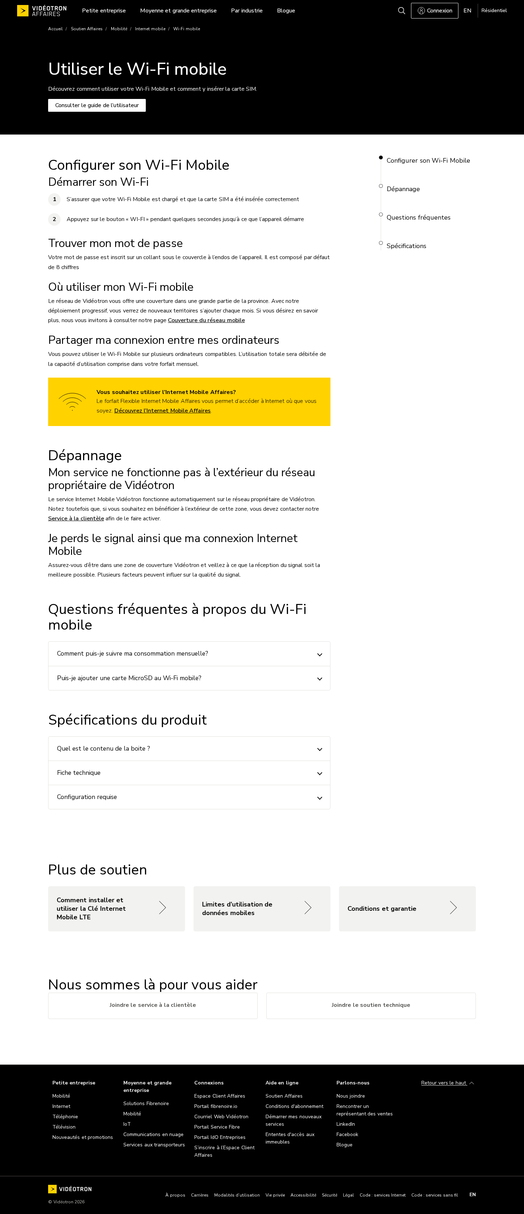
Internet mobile (150, 29)
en (472, 1195)
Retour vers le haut (444, 1083)
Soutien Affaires (87, 29)
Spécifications (406, 246)
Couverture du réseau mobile (206, 320)
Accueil (55, 29)
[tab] (153, 1006)
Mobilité (119, 29)
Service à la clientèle (76, 518)
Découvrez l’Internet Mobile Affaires (162, 411)
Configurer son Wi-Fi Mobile (428, 160)
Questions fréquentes (419, 217)
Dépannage (403, 189)
